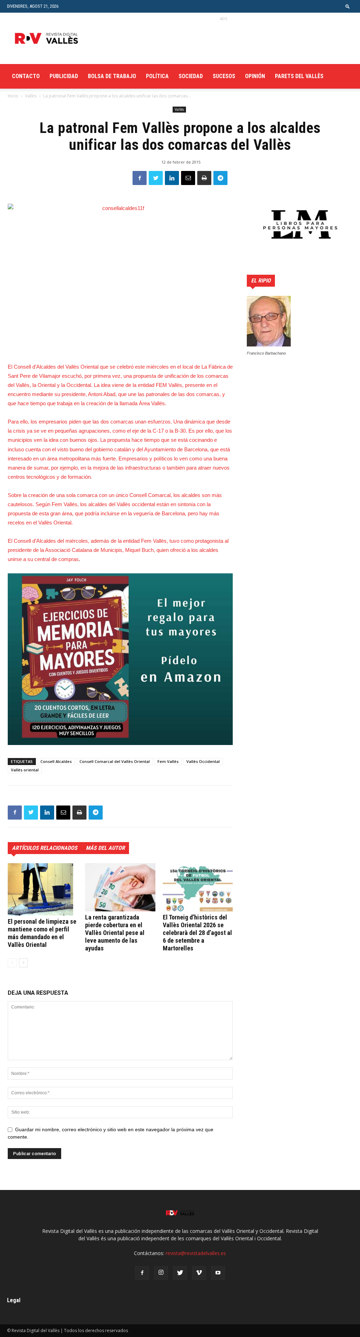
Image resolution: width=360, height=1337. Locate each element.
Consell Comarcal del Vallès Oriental (114, 761)
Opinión (255, 76)
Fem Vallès (168, 761)
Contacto (26, 76)
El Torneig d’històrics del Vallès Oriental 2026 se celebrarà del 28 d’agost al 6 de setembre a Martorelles (197, 932)
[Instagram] (161, 1273)
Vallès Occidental (203, 761)
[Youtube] (218, 1273)
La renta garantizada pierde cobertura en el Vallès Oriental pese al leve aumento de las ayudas (114, 932)
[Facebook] (142, 1273)
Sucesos (224, 76)
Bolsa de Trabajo (112, 76)
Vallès (31, 96)
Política (157, 76)
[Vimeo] (199, 1273)
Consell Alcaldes (56, 761)
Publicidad (64, 76)
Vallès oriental (25, 769)
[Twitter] (180, 1273)
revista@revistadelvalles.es (196, 1253)
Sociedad (191, 76)
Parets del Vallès (299, 76)
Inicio (13, 96)
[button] (347, 6)
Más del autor (105, 848)
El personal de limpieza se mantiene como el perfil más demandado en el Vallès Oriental (42, 933)
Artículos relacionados (44, 848)
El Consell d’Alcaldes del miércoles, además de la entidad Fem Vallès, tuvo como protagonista (116, 541)
